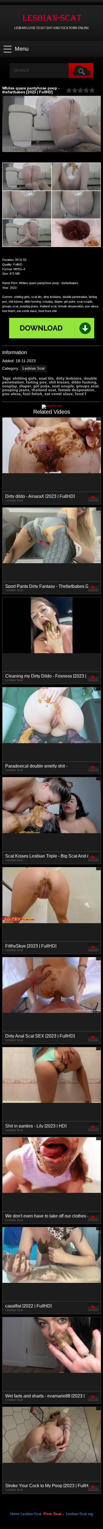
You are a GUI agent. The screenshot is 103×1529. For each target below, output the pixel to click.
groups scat (87, 386)
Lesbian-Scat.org (79, 1514)
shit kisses (59, 382)
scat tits (46, 378)
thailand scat (44, 390)
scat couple (63, 386)
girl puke (41, 386)
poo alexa (11, 394)
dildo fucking (83, 382)
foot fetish (32, 394)
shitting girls (25, 378)
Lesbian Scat (33, 368)
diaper (25, 386)
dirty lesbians (69, 378)
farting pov (36, 382)
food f (80, 394)
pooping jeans (15, 390)
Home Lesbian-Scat (25, 1514)
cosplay (9, 386)
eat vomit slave (58, 394)
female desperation (76, 390)
